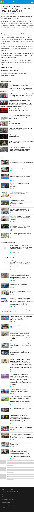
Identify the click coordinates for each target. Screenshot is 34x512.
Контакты (4, 497)
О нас (3, 494)
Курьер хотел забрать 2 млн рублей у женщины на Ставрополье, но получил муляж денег (20, 218)
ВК (9, 67)
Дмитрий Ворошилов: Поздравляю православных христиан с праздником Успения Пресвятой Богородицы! (20, 226)
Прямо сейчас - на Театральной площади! (21, 427)
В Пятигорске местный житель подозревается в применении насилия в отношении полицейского (20, 202)
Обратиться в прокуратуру (9, 70)
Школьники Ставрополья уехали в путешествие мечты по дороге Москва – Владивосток (20, 352)
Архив (3, 507)
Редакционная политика (8, 499)
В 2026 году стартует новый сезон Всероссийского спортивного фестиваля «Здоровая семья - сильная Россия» (20, 262)
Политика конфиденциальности (10, 502)
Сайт (2, 67)
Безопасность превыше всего (18, 325)
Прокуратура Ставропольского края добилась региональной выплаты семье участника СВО (20, 185)
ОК (11, 67)
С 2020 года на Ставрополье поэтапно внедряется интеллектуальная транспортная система (20, 193)
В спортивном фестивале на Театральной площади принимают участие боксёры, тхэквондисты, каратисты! (21, 176)
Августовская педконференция (18, 168)
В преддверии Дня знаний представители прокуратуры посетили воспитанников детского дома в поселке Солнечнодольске (21, 436)
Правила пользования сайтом (10, 505)
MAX (5, 67)
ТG (8, 67)
